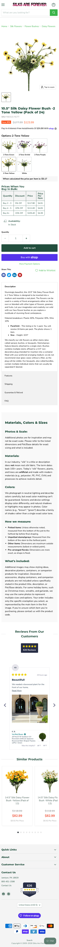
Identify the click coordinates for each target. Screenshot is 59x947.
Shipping (8, 384)
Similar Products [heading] (29, 759)
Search (29, 940)
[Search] (54, 12)
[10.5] (6, 97)
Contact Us (6, 885)
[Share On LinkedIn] (14, 275)
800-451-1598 (8, 881)
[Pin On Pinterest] (20, 275)
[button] (21, 709)
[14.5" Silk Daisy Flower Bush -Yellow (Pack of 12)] (17, 781)
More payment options (29, 264)
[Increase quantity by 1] (26, 238)
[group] (17, 796)
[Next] (54, 705)
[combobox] (25, 12)
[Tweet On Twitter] (9, 275)
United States (28, 905)
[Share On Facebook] (3, 275)
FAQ (7, 401)
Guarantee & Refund (14, 392)
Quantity (5, 232)
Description (10, 286)
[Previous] (4, 705)
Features (8, 375)
